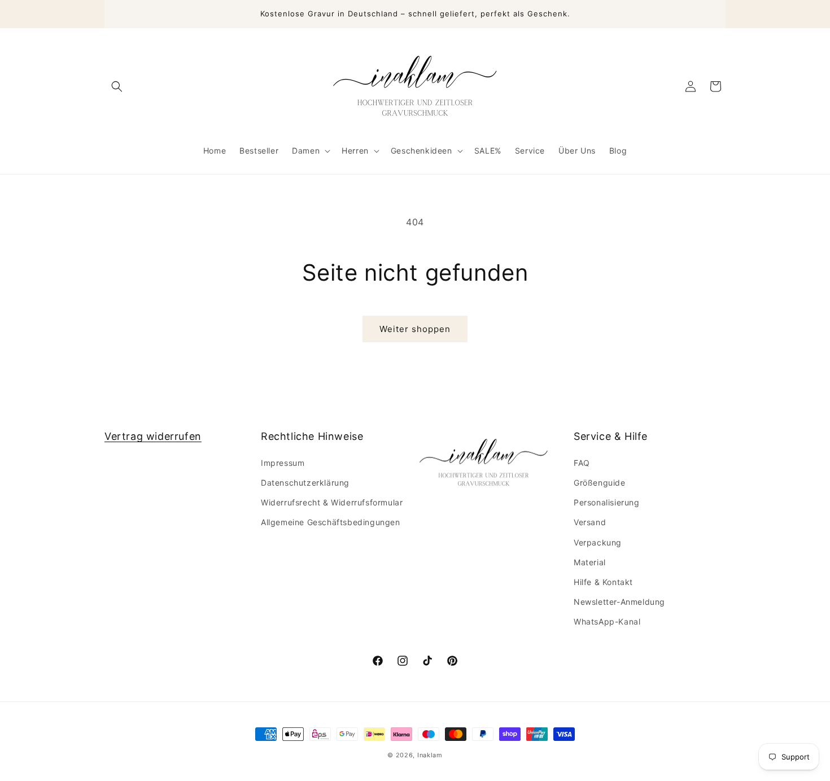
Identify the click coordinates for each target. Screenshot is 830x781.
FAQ (582, 462)
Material (590, 561)
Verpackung (598, 542)
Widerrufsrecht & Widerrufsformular (332, 502)
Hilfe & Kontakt (603, 581)
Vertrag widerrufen (153, 436)
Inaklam (430, 755)
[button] (116, 86)
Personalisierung (607, 502)
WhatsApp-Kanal (607, 621)
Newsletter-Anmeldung (619, 601)
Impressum (282, 462)
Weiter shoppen (415, 329)
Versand (590, 521)
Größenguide (600, 482)
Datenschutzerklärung (305, 482)
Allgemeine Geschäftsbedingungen (330, 521)
